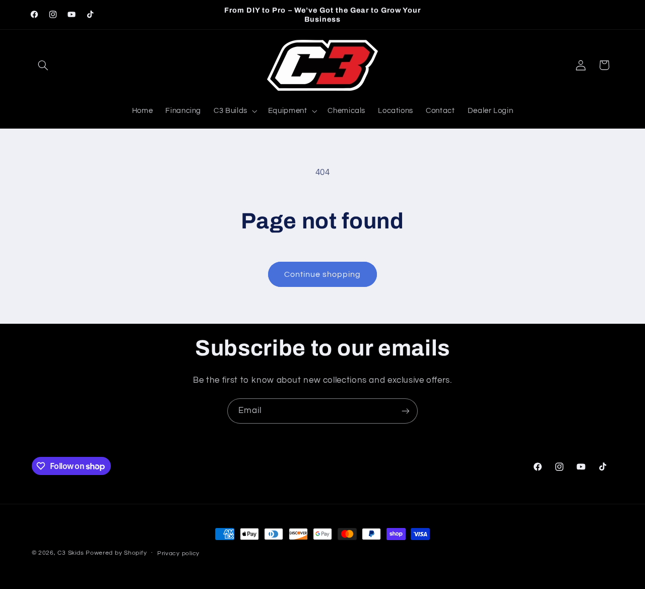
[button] (43, 65)
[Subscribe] (405, 410)
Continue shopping (322, 274)
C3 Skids (70, 553)
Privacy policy (178, 553)
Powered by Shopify (116, 553)
